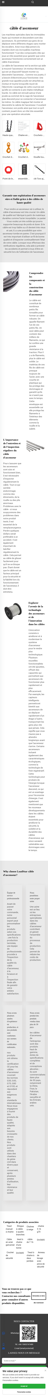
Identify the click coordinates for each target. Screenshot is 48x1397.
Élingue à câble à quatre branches (20, 1230)
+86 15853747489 (25, 1344)
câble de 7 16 (30, 1240)
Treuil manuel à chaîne (9, 1229)
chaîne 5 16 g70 (40, 1229)
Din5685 (41, 1240)
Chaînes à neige (30, 1228)
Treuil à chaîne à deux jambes (30, 1256)
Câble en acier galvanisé (10, 1242)
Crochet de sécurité (10, 1255)
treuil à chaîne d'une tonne (19, 1243)
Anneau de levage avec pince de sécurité (41, 1259)
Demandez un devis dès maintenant (39, 1297)
